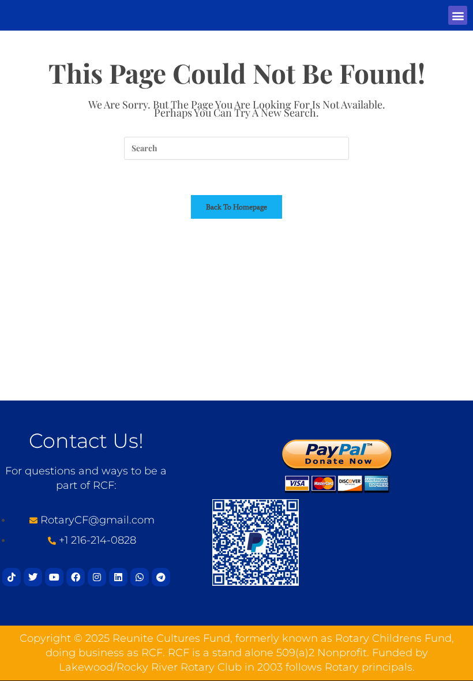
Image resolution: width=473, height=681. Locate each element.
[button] (457, 15)
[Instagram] (97, 577)
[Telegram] (161, 577)
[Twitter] (33, 577)
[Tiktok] (11, 577)
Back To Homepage (236, 207)
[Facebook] (75, 577)
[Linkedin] (118, 577)
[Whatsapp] (139, 577)
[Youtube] (54, 577)
